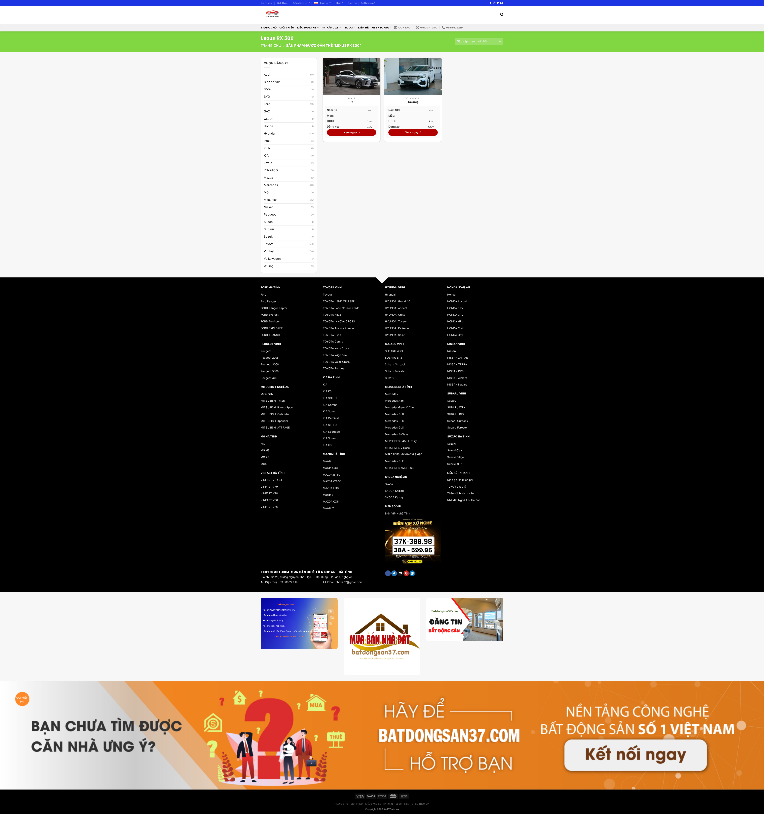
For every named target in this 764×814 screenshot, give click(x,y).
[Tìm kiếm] (501, 15)
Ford (267, 104)
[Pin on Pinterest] (406, 573)
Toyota (268, 244)
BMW (267, 89)
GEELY (268, 119)
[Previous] (433, 630)
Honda (268, 126)
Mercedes (271, 185)
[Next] (496, 630)
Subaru (269, 229)
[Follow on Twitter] (498, 3)
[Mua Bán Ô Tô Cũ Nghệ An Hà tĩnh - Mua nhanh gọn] (284, 15)
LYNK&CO (271, 170)
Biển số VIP (272, 82)
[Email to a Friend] (400, 573)
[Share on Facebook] (388, 573)
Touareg (413, 101)
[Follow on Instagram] (494, 3)
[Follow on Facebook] (491, 3)
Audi (267, 74)
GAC (267, 111)
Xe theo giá (367, 2)
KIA (266, 155)
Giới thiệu (282, 2)
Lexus (268, 163)
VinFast (269, 251)
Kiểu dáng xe (299, 2)
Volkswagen (272, 259)
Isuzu (267, 141)
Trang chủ (267, 2)
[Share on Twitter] (394, 573)
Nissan (268, 207)
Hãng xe (323, 2)
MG (266, 192)
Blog (338, 2)
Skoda (268, 222)
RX (352, 101)
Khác (267, 148)
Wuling (269, 266)
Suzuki (268, 236)
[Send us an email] (501, 3)
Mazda (268, 178)
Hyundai (269, 133)
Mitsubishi (271, 200)
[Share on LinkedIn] (412, 573)
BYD (267, 97)
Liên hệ (352, 2)
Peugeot (270, 214)
